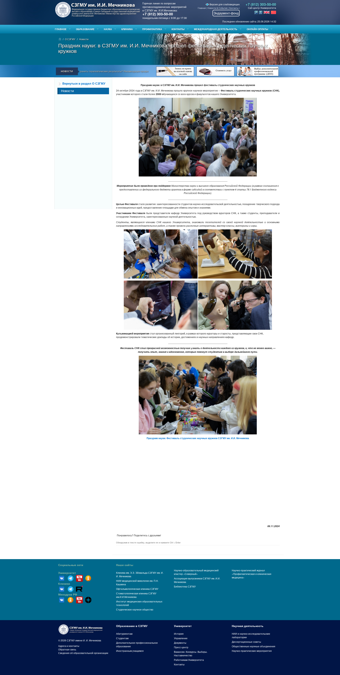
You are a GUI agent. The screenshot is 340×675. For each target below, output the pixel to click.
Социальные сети (70, 565)
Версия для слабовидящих (224, 4)
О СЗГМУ (70, 39)
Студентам (122, 638)
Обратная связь (67, 649)
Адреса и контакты (68, 645)
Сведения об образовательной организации (83, 653)
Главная (202, 7)
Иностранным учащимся (130, 650)
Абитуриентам (124, 633)
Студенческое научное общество (134, 609)
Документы (180, 642)
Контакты (233, 7)
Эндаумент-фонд (226, 13)
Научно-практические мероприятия (252, 650)
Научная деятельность (247, 626)
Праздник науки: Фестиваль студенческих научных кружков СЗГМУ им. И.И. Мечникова (198, 438)
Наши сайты (124, 565)
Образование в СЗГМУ (132, 626)
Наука (108, 29)
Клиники (64, 583)
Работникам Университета (189, 659)
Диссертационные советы (246, 641)
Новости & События (217, 7)
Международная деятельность (215, 29)
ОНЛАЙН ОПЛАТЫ (257, 29)
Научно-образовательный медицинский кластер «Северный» (196, 572)
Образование (85, 29)
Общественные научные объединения (253, 646)
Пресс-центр (181, 647)
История (179, 633)
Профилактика (152, 29)
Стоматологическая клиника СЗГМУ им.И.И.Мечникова (136, 595)
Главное (61, 29)
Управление (181, 638)
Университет (67, 572)
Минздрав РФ (67, 594)
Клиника (127, 29)
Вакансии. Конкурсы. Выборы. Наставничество (190, 653)
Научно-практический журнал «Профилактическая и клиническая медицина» (251, 574)
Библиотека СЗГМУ (185, 586)
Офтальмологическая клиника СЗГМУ (137, 588)
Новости (84, 39)
